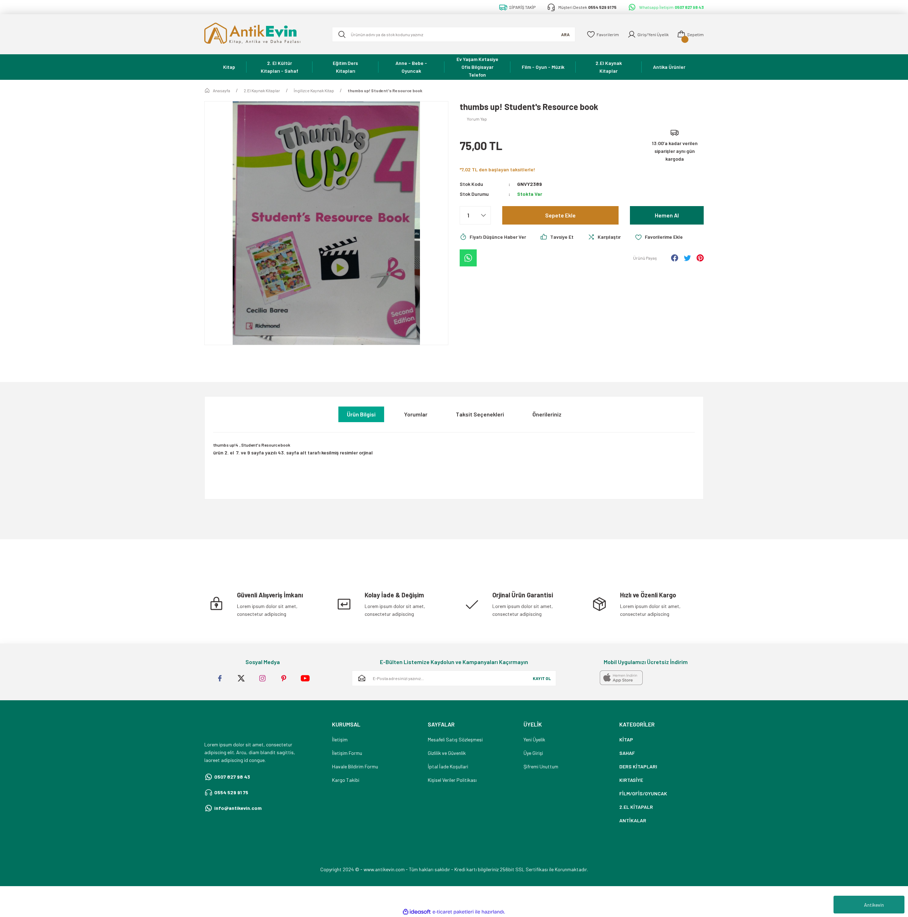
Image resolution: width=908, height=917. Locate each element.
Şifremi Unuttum (541, 766)
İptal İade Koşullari (448, 766)
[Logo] (262, 34)
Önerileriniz (546, 414)
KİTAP (626, 739)
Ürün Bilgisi (361, 414)
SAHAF (627, 753)
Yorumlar (415, 414)
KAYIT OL (542, 678)
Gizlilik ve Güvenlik (447, 753)
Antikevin (874, 905)
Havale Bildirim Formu (355, 766)
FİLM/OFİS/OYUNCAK (643, 793)
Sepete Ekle (560, 215)
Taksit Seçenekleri (480, 414)
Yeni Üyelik (534, 739)
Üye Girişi (533, 753)
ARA (565, 34)
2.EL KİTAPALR (636, 807)
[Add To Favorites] (659, 237)
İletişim (340, 739)
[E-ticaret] (453, 912)
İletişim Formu (347, 753)
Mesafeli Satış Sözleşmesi (455, 739)
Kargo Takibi (345, 780)
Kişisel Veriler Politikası (452, 780)
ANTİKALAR (632, 820)
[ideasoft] (417, 911)
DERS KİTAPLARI (638, 766)
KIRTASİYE (631, 780)
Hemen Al (667, 215)
